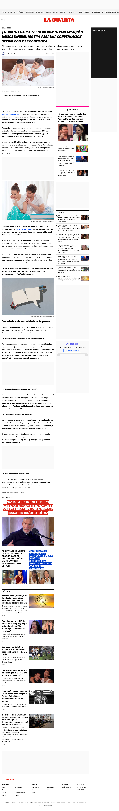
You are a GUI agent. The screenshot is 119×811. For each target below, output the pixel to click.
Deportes (30, 12)
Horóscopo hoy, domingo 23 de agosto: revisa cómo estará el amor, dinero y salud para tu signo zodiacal (14, 599)
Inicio (4, 12)
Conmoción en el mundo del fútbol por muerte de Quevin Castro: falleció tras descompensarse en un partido (15, 696)
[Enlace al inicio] (72, 109)
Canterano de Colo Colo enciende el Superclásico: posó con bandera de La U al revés (14, 651)
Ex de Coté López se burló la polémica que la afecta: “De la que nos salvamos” (14, 673)
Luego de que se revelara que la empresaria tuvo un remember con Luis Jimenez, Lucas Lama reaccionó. (14, 680)
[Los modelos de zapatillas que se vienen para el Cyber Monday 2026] (82, 149)
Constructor (84, 12)
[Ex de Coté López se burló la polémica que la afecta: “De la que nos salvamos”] (41, 676)
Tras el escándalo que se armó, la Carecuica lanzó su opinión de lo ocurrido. (13, 636)
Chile (10, 12)
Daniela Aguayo (14, 54)
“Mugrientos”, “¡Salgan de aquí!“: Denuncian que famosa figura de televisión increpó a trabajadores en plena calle (69, 269)
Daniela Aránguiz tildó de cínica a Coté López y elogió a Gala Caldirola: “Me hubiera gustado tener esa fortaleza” (14, 626)
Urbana (72, 12)
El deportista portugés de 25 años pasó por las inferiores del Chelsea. (14, 705)
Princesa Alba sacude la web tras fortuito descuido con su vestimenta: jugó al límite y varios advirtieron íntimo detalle (13, 558)
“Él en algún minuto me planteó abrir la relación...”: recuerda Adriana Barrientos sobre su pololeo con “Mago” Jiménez (72, 118)
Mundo (55, 12)
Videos (48, 12)
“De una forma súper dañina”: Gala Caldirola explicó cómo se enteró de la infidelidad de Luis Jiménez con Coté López (69, 218)
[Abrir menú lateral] (3, 20)
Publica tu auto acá (72, 351)
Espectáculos (19, 12)
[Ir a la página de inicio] (59, 20)
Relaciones (6, 28)
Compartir (6, 91)
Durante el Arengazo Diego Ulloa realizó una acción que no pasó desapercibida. (13, 659)
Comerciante (95, 12)
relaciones (13, 492)
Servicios (63, 12)
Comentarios (16, 91)
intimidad (22, 492)
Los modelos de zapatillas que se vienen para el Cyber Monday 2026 (66, 148)
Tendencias (39, 12)
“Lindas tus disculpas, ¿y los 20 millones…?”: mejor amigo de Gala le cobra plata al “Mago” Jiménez (66, 173)
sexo (17, 492)
